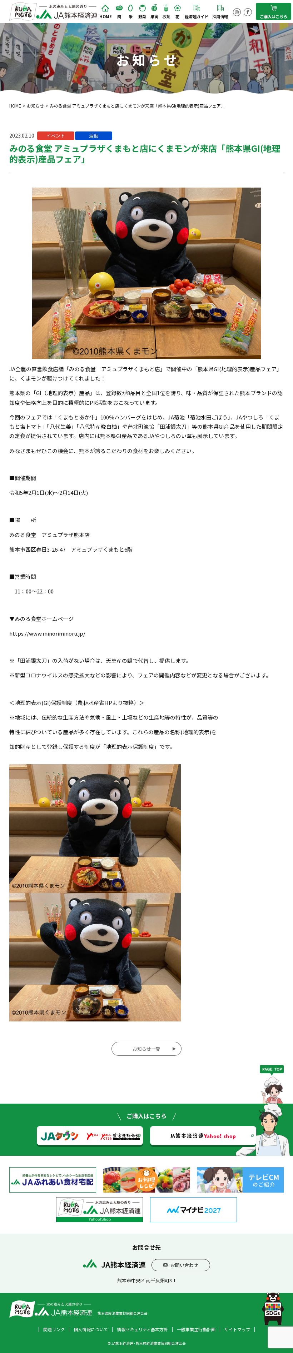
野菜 (142, 16)
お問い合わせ (184, 1265)
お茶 (166, 16)
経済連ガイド (196, 16)
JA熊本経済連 (203, 1135)
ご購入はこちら (273, 16)
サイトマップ (237, 1329)
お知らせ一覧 (146, 1048)
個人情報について (91, 1329)
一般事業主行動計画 (196, 1329)
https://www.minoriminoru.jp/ (47, 633)
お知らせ (35, 106)
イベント (55, 135)
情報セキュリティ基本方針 (142, 1329)
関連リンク (54, 1329)
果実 (154, 16)
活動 (93, 135)
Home (105, 16)
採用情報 (220, 16)
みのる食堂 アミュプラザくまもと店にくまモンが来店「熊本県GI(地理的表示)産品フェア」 (137, 106)
